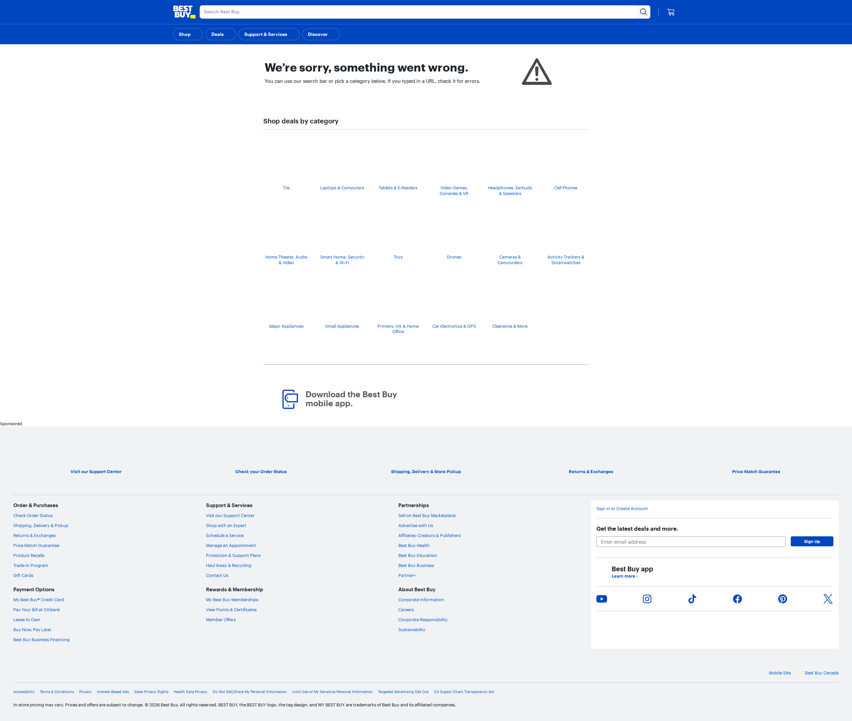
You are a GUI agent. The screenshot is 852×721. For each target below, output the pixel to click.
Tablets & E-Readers (398, 187)
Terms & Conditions (57, 691)
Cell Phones (565, 187)
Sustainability (411, 629)
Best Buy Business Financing (41, 639)
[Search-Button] (643, 12)
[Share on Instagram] (647, 599)
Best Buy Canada (822, 672)
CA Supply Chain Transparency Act (464, 691)
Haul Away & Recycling (228, 565)
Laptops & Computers (342, 187)
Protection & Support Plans (233, 555)
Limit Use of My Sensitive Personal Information (332, 691)
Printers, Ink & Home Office (398, 328)
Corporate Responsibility (423, 619)
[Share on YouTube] (601, 599)
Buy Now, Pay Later (32, 629)
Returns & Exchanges (34, 535)
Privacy (85, 691)
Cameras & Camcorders (510, 259)
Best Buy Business (416, 565)
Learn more (625, 576)
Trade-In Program (30, 565)
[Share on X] (828, 599)
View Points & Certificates (231, 609)
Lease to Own (26, 619)
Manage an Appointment (231, 545)
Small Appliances (342, 326)
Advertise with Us (415, 525)
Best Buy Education (417, 555)
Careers (406, 609)
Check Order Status (33, 515)
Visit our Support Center (230, 515)
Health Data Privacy (190, 691)
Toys (398, 257)
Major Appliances (286, 326)
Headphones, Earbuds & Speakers (510, 190)
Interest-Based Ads (113, 691)
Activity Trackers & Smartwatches (565, 259)
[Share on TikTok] (692, 599)
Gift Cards (23, 575)
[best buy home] (184, 12)
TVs (286, 187)
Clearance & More (510, 326)
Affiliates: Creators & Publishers (429, 535)
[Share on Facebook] (737, 599)
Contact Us (217, 575)
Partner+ (407, 575)
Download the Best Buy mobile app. (351, 399)
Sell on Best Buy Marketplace (427, 515)
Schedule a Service (225, 535)
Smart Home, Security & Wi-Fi (342, 259)
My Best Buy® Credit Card (38, 599)
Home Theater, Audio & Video (286, 259)
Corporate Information (421, 599)
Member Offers (221, 619)
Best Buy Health (414, 545)
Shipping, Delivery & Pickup (40, 525)
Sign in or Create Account (622, 508)
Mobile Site (780, 672)
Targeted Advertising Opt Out (403, 691)
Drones (454, 257)
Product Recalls (28, 555)
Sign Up (812, 541)
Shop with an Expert (226, 525)
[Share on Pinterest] (782, 599)
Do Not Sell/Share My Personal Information (250, 691)
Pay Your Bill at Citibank (36, 609)
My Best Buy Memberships (232, 599)
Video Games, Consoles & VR (454, 190)
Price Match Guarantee (36, 545)
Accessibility (24, 691)
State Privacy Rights (151, 691)
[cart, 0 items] (671, 12)
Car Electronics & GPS (454, 326)
